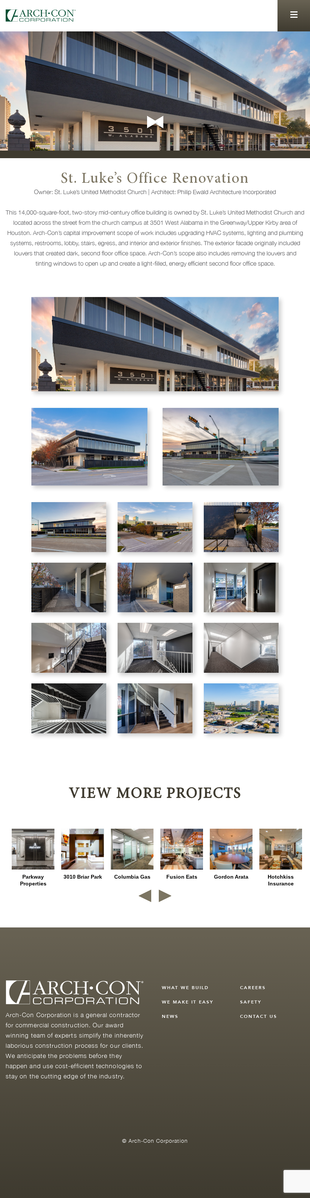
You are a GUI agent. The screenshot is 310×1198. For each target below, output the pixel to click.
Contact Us (258, 1016)
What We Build (185, 988)
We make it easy (188, 1002)
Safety (251, 1002)
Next (153, 122)
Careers (253, 988)
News (170, 1016)
